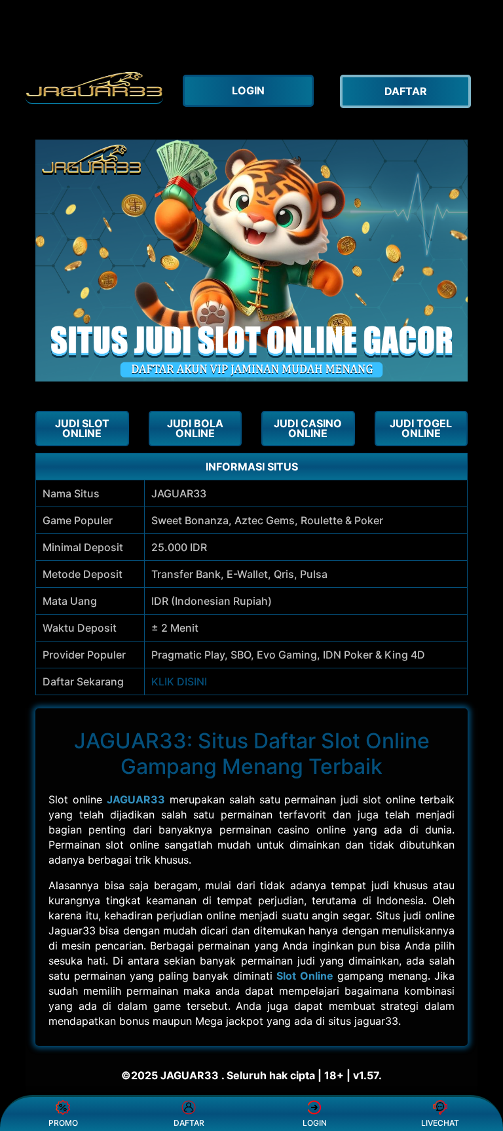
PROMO (63, 1123)
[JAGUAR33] (94, 85)
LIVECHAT (440, 1123)
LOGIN (315, 1123)
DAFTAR (189, 1123)
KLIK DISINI (179, 681)
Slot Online (304, 975)
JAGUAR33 (136, 799)
